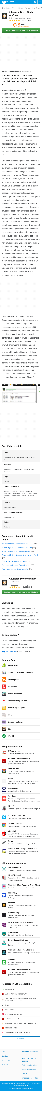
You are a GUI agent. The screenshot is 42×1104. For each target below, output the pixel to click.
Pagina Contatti (9, 651)
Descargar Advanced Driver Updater (16, 565)
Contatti (5, 1056)
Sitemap (5, 1064)
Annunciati (6, 1060)
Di (13, 18)
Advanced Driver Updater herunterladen (17, 544)
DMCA (24, 1074)
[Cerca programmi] (35, 2)
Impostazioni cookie (30, 1078)
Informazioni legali (29, 1069)
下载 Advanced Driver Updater (14, 561)
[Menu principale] (40, 2)
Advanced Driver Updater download (16, 551)
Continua (21, 1038)
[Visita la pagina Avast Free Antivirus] (21, 25)
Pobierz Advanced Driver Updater (15, 569)
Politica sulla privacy (30, 1065)
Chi (3, 1052)
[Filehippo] (8, 2)
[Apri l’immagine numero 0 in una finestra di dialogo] (19, 393)
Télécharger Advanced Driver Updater (17, 548)
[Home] (3, 8)
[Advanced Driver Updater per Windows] (4, 16)
